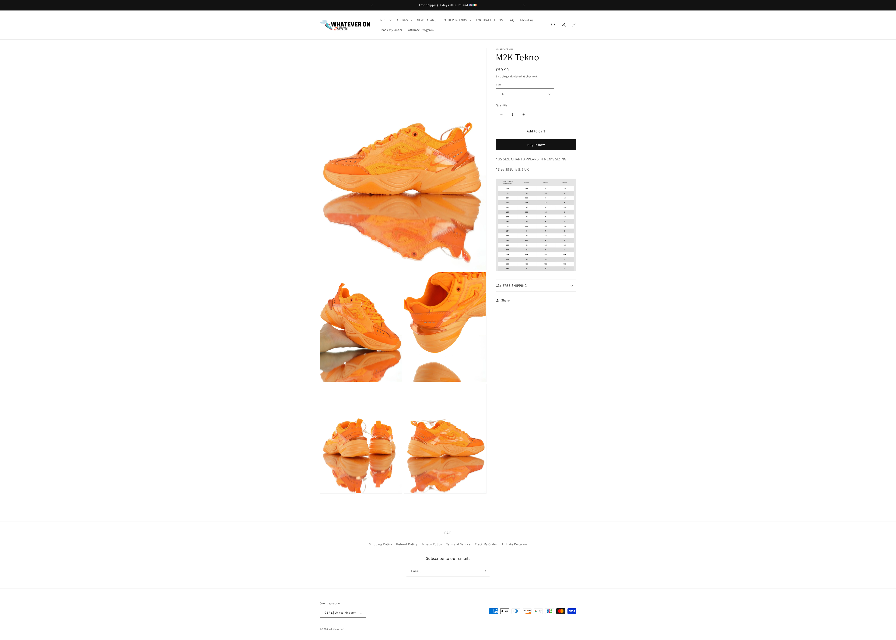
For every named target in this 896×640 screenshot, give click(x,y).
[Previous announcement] (372, 5)
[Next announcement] (524, 5)
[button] (386, 20)
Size (498, 85)
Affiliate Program (514, 544)
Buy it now (536, 144)
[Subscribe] (485, 571)
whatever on (336, 629)
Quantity (502, 105)
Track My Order (486, 544)
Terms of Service (458, 544)
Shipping (502, 76)
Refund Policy (406, 544)
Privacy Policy (431, 544)
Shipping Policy (380, 544)
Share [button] (505, 300)
